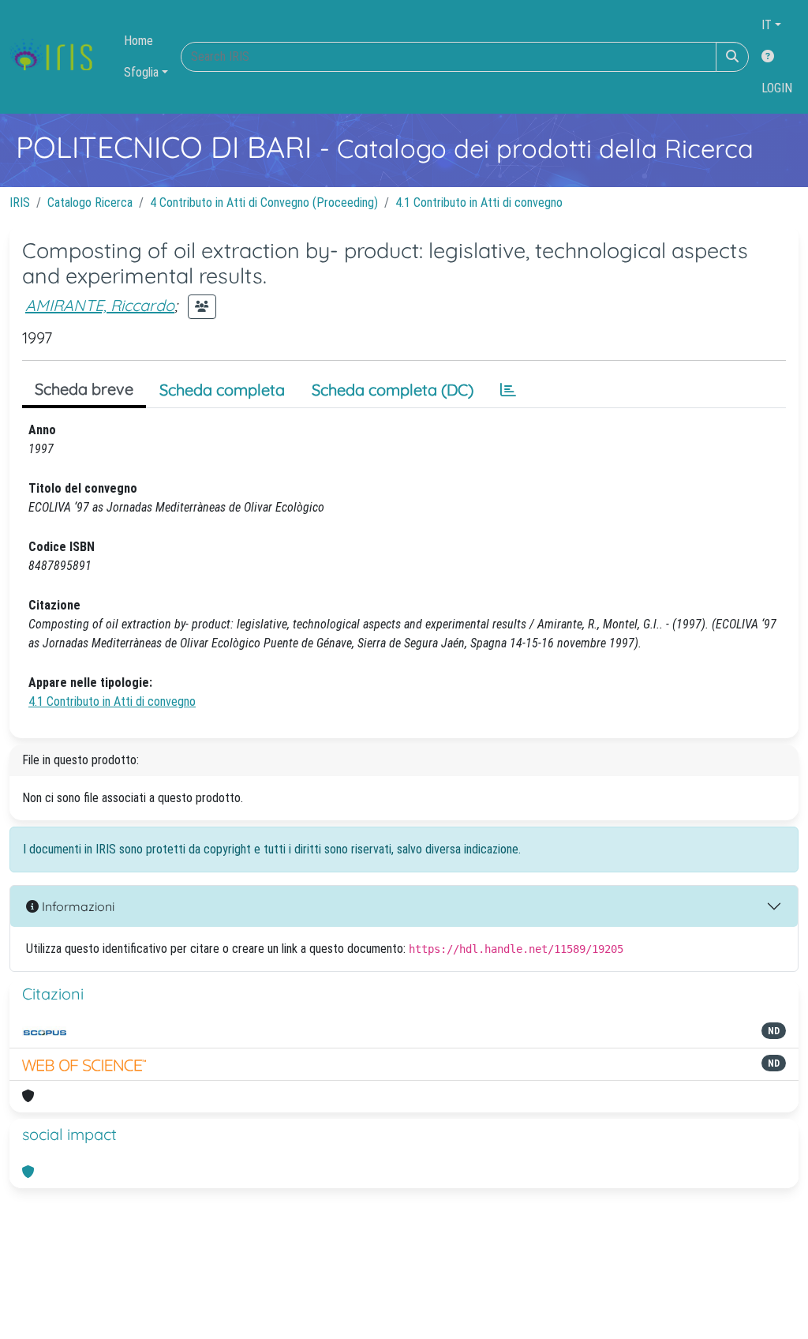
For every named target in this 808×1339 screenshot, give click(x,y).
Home (138, 40)
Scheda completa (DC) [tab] (392, 389)
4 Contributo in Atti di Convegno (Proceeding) (264, 202)
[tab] (508, 390)
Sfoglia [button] (141, 72)
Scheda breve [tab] (84, 389)
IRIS (19, 202)
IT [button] (766, 24)
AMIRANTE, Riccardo (99, 305)
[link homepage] (57, 57)
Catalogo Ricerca (90, 202)
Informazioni (76, 906)
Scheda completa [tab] (222, 389)
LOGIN (776, 88)
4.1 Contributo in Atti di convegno (479, 202)
